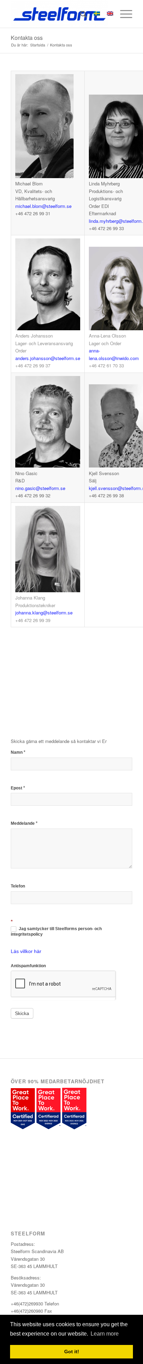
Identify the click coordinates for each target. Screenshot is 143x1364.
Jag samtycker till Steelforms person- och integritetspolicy (56, 931)
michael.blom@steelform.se (43, 206)
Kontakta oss (27, 38)
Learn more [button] (105, 1334)
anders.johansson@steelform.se (47, 358)
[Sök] (80, 14)
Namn (18, 752)
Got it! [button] (71, 1351)
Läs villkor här (26, 951)
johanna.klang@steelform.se (44, 612)
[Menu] (122, 14)
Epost (18, 787)
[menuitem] (80, 14)
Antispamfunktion (28, 965)
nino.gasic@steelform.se (40, 488)
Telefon (18, 886)
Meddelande (24, 823)
